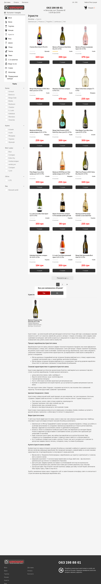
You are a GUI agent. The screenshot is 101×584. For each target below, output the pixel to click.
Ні (57, 293)
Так (44, 293)
